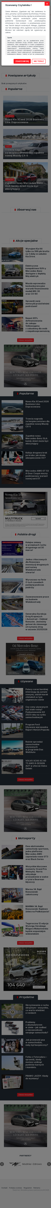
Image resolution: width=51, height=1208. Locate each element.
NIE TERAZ (39, 61)
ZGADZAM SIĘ (22, 61)
